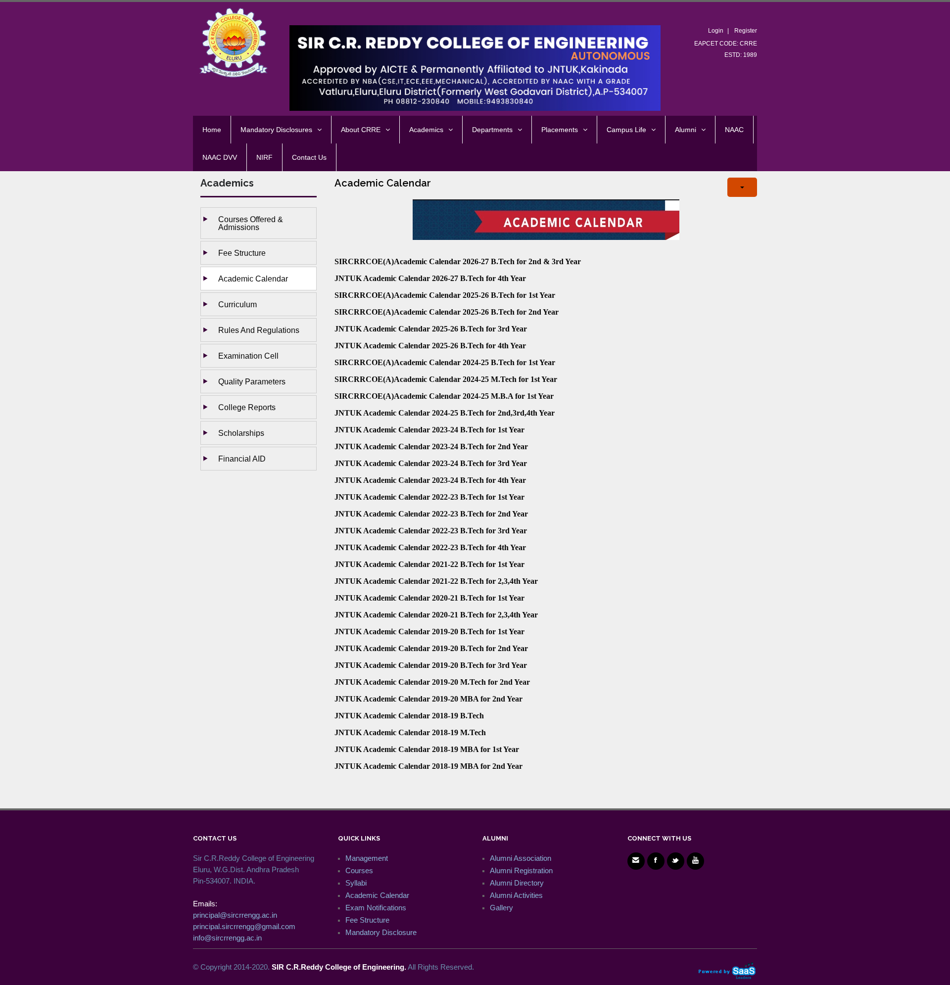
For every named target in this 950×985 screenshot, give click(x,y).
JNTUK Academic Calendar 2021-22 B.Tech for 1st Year (429, 564)
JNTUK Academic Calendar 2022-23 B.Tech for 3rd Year (430, 530)
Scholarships (241, 432)
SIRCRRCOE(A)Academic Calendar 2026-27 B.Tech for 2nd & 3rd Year (457, 261)
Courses (359, 870)
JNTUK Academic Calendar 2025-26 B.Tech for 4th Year (430, 345)
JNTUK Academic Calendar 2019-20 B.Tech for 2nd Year (431, 648)
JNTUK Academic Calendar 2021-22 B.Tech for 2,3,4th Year (436, 581)
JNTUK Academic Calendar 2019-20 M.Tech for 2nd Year (432, 682)
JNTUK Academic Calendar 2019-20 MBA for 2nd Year (428, 699)
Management (366, 858)
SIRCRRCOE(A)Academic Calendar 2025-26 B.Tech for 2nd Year (446, 312)
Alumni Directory (517, 883)
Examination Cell (248, 355)
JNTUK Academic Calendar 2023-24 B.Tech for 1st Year (429, 429)
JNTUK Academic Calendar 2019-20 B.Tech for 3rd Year (430, 665)
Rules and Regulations (258, 330)
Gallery (501, 907)
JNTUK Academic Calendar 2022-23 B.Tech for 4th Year (430, 547)
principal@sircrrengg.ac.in (235, 915)
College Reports (247, 407)
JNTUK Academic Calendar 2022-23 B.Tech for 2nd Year (431, 514)
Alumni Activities (516, 895)
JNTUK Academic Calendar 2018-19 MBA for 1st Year (426, 749)
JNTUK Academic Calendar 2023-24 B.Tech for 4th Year (430, 480)
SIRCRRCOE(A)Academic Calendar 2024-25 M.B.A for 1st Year (444, 396)
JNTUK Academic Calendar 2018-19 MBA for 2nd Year (428, 766)
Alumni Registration (521, 870)
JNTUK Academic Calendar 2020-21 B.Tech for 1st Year (429, 598)
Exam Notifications (375, 907)
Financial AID (242, 458)
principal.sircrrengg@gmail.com (244, 926)
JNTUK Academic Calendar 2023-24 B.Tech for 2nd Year (431, 446)
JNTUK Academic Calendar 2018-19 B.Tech (409, 715)
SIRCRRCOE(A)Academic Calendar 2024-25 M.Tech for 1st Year (445, 379)
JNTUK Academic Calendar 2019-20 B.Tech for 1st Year (429, 631)
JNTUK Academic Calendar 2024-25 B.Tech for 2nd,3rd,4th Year (444, 413)
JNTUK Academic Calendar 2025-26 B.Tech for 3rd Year (430, 329)
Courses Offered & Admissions (250, 223)
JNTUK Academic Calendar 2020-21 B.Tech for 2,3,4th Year (436, 614)
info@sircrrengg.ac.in (227, 938)
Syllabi (356, 883)
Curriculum (237, 304)
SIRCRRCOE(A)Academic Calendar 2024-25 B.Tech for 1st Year (444, 362)
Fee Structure (242, 252)
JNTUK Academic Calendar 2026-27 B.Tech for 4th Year (430, 278)
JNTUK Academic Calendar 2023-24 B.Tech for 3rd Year (430, 463)
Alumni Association (520, 858)
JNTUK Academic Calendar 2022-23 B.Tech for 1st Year (429, 497)
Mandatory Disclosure (381, 932)
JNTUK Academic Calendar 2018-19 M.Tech (410, 732)
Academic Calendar (253, 278)
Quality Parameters (251, 381)
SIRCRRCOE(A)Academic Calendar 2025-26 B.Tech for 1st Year (444, 295)
